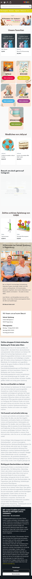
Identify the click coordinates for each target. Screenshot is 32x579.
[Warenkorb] (10, 2)
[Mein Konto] (7, 2)
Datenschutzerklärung (8, 563)
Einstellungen (16, 567)
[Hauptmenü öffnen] (1, 2)
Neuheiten (11, 10)
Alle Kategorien (4, 10)
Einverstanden (16, 574)
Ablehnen (16, 570)
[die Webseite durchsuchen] (30, 6)
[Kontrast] (4, 2)
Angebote (17, 10)
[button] (2, 44)
